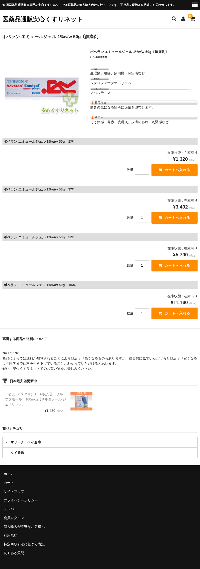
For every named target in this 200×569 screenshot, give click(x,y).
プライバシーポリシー (21, 500)
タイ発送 (17, 453)
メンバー (10, 509)
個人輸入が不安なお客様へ (24, 527)
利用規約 (10, 535)
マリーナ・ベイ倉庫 (25, 442)
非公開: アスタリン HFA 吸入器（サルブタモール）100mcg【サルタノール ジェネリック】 (35, 399)
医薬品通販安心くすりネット (42, 19)
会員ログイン (14, 518)
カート (9, 483)
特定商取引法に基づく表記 (24, 544)
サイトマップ (14, 491)
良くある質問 (14, 553)
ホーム (9, 474)
